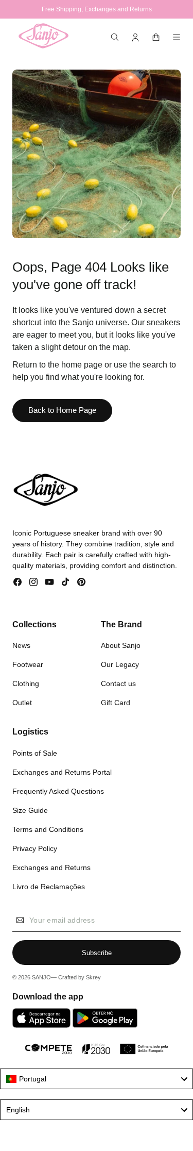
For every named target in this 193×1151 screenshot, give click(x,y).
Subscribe (97, 953)
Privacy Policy (34, 848)
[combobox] (96, 1079)
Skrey (93, 977)
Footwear (27, 664)
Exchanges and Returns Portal (62, 772)
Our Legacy (120, 664)
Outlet (22, 702)
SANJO (41, 977)
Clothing (25, 683)
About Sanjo (121, 645)
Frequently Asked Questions (58, 791)
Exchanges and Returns (51, 867)
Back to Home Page (62, 410)
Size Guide (30, 810)
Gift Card (115, 702)
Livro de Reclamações (48, 886)
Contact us (118, 683)
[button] (114, 37)
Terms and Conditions (47, 829)
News (21, 645)
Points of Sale (34, 753)
